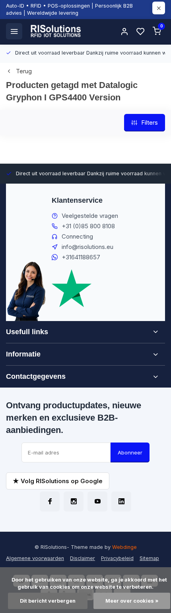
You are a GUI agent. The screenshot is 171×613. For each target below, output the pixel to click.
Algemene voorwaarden (35, 558)
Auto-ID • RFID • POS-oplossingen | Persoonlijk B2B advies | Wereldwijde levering (69, 9)
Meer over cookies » (131, 601)
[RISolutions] (56, 31)
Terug (24, 71)
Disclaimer (82, 558)
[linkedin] (121, 501)
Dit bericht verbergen (48, 601)
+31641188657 (81, 257)
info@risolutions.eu (87, 247)
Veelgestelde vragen (90, 215)
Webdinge (124, 547)
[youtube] (97, 501)
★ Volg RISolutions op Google (58, 481)
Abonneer (130, 452)
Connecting (77, 236)
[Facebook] (50, 501)
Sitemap (149, 558)
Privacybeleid (117, 558)
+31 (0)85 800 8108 (88, 226)
